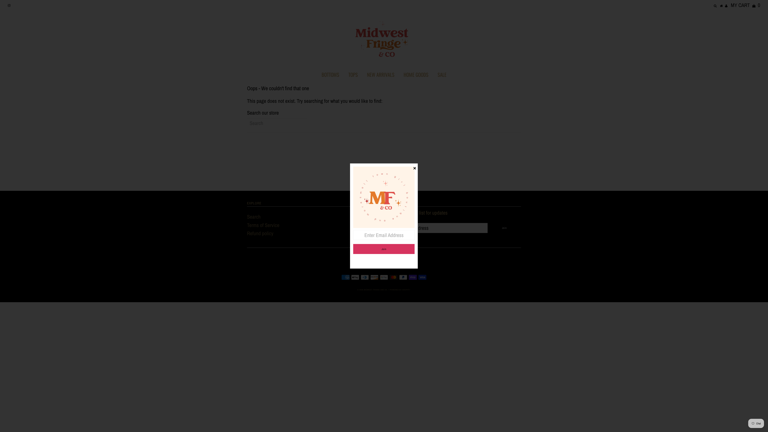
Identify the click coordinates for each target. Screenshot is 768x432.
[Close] (415, 167)
